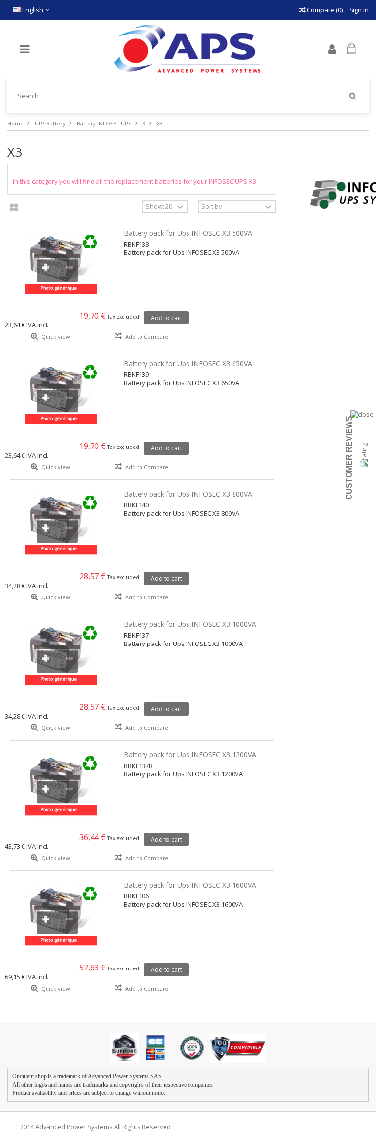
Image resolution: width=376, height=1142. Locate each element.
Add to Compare (146, 336)
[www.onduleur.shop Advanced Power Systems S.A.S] (188, 49)
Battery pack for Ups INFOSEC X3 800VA (188, 493)
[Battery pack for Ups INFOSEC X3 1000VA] (62, 657)
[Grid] (14, 208)
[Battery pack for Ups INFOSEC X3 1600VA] (62, 917)
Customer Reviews (349, 458)
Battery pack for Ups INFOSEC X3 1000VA (190, 624)
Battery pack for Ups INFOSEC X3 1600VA (190, 885)
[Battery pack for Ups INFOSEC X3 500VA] (62, 265)
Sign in (358, 9)
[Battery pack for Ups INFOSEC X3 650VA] (62, 396)
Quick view (55, 336)
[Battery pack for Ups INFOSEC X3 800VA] (62, 526)
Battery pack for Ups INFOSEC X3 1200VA (190, 754)
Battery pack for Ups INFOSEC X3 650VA (188, 363)
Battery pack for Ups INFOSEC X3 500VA (188, 233)
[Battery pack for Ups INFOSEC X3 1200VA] (62, 787)
